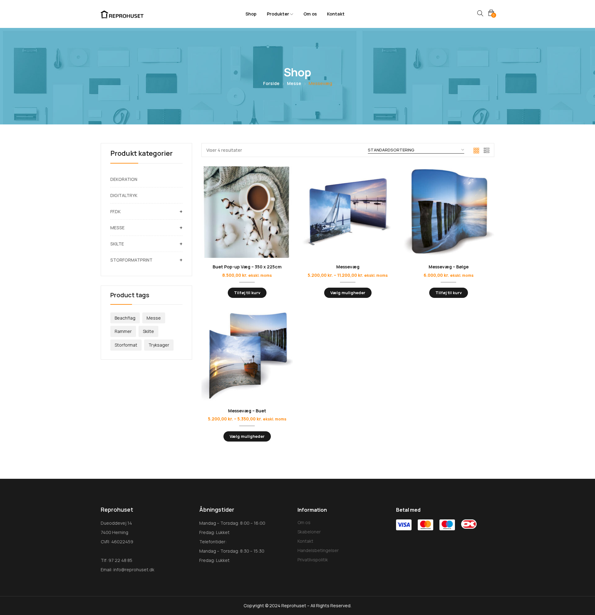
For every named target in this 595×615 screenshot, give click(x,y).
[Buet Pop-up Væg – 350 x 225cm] (247, 212)
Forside (271, 83)
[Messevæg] (348, 212)
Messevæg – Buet (247, 411)
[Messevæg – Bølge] (448, 212)
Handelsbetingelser (318, 550)
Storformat (126, 345)
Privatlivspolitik (313, 560)
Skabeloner (309, 532)
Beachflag (125, 318)
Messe (294, 83)
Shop (251, 14)
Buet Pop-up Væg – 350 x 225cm (247, 267)
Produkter (278, 14)
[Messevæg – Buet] (247, 356)
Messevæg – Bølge (449, 267)
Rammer (123, 331)
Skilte (148, 331)
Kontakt (336, 14)
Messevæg (347, 267)
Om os (310, 14)
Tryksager (158, 345)
